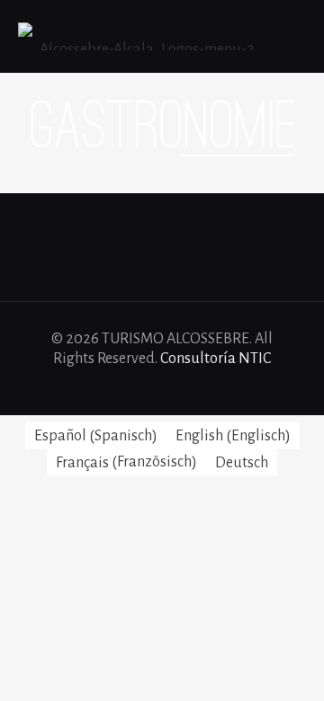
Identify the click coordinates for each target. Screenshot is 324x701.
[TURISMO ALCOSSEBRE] (139, 36)
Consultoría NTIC (215, 358)
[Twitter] (174, 388)
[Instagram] (198, 388)
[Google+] (149, 388)
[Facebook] (125, 388)
